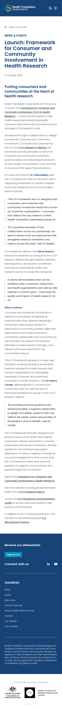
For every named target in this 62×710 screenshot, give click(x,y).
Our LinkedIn (11, 621)
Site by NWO (31, 704)
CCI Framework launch (32, 492)
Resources (10, 600)
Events (8, 594)
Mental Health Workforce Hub (19, 610)
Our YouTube (11, 626)
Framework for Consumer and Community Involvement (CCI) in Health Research (30, 112)
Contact (9, 615)
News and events (18, 27)
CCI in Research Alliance (32, 147)
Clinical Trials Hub (13, 605)
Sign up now (13, 554)
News (7, 589)
